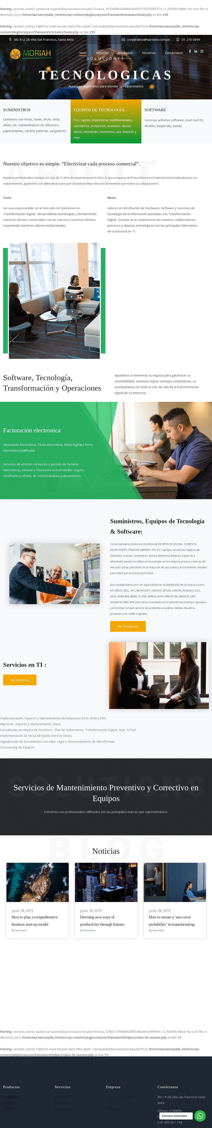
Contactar (113, 1108)
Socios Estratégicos (120, 1097)
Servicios (102, 53)
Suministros (11, 1097)
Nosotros (149, 53)
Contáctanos (174, 53)
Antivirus (9, 1108)
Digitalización (64, 1108)
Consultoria (63, 1103)
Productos (125, 53)
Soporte (60, 1097)
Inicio (83, 53)
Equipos (8, 1103)
